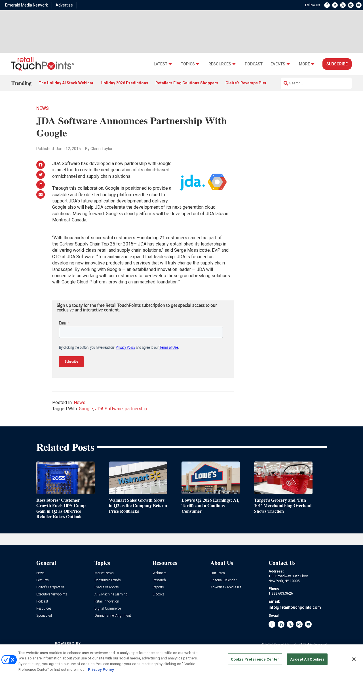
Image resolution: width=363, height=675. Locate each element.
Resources (219, 64)
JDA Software (109, 408)
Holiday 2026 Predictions (124, 83)
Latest (160, 64)
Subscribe (337, 64)
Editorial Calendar (223, 580)
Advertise (64, 5)
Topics (188, 64)
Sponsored (44, 616)
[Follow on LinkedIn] (335, 5)
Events (278, 64)
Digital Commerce (107, 608)
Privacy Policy (101, 669)
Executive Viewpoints (51, 594)
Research (159, 580)
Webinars (159, 573)
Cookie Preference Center (255, 659)
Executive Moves (106, 587)
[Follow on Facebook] (327, 5)
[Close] (354, 659)
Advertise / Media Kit (225, 587)
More (304, 64)
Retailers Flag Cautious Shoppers (186, 83)
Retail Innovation (106, 601)
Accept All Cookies (307, 659)
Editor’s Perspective (50, 587)
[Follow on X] (343, 5)
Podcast (254, 64)
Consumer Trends (107, 580)
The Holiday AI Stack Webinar (66, 83)
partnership (136, 408)
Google (86, 408)
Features (42, 580)
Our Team (217, 573)
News (42, 108)
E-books (158, 594)
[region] (181, 659)
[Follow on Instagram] (351, 5)
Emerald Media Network (26, 5)
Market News (104, 573)
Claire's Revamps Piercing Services (258, 83)
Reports (158, 587)
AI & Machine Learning (111, 594)
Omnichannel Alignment (112, 616)
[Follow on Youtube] (359, 5)
